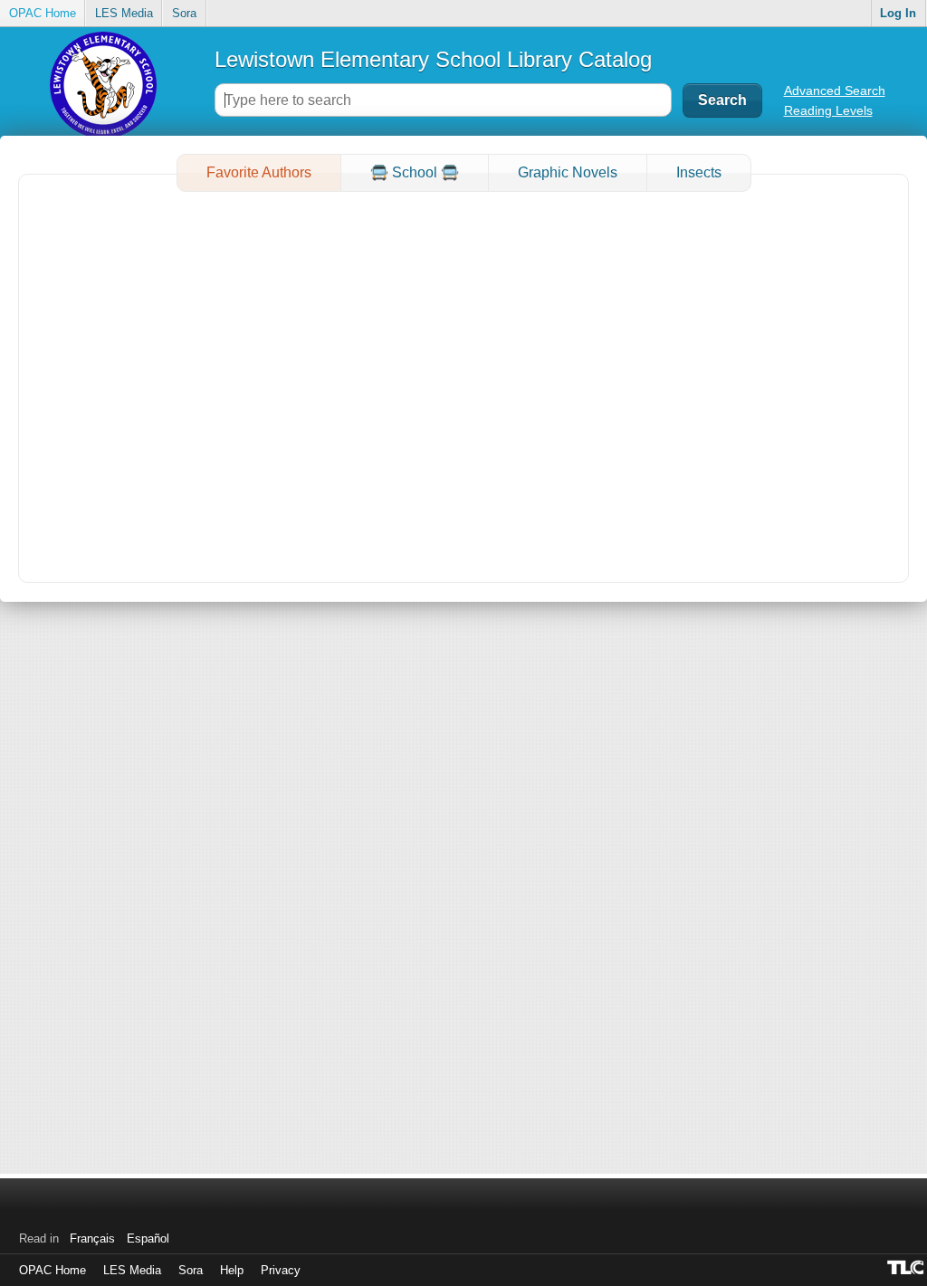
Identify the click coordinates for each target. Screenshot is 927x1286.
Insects (699, 172)
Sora (184, 13)
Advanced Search (834, 90)
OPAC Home (42, 13)
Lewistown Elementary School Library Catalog (433, 59)
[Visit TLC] (907, 1267)
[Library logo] (103, 84)
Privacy (281, 1270)
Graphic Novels (567, 172)
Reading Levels (828, 110)
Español (148, 1238)
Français (92, 1238)
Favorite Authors (258, 172)
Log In (898, 13)
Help (232, 1270)
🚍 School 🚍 (414, 172)
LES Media (124, 13)
